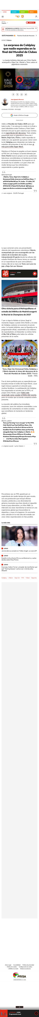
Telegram (25, 94)
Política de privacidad (28, 965)
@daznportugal (7, 175)
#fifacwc (20, 434)
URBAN (32, 12)
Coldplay (4, 578)
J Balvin (10, 578)
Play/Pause (19, 79)
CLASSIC (14, 12)
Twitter (17, 94)
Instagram (8, 927)
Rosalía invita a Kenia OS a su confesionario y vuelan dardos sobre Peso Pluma (19, 559)
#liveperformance (25, 436)
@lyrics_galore (7, 421)
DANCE (23, 12)
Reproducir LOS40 (35, 274)
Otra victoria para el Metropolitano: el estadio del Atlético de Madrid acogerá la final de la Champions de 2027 (19, 311)
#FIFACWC (7, 186)
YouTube (15, 927)
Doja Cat (17, 578)
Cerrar (36, 28)
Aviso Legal (8, 965)
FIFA (22, 578)
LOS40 (5, 12)
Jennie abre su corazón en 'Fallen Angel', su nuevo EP (19, 551)
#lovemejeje (7, 434)
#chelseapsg (14, 436)
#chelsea (6, 436)
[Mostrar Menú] (3, 16)
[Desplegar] (19, 1007)
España (4, 23)
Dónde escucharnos (25, 968)
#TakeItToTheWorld (18, 186)
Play (36, 1013)
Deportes (34, 578)
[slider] (19, 1009)
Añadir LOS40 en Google (21, 115)
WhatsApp (21, 94)
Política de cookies (12, 967)
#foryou (16, 441)
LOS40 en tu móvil (13, 968)
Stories (30, 927)
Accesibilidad (16, 965)
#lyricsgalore (23, 439)
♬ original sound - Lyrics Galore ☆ (13, 446)
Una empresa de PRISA (19, 975)
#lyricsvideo (14, 439)
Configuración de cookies (25, 967)
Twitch (27, 927)
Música (9, 40)
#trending (27, 434)
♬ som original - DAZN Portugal (13, 193)
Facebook (13, 94)
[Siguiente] (36, 35)
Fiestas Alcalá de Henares (25, 35)
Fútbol (28, 578)
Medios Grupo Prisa (19, 980)
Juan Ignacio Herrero (17, 99)
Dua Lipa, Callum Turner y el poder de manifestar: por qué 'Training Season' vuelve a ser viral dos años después (19, 568)
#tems (14, 434)
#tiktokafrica (8, 441)
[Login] (36, 16)
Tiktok (11, 927)
